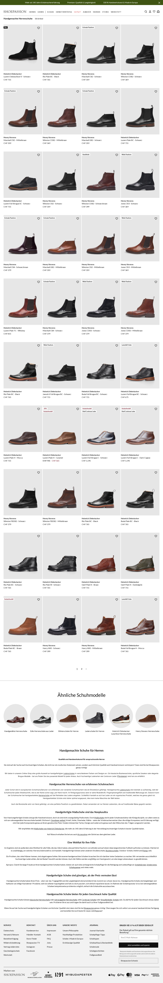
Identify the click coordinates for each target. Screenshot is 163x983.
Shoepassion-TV (33, 943)
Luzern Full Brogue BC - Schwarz (134, 394)
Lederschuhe (125, 790)
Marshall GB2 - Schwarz (92, 140)
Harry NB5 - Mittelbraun (92, 648)
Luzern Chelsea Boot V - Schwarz (17, 76)
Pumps (145, 850)
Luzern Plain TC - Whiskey (14, 330)
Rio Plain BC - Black (51, 76)
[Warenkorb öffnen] (158, 11)
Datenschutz (9, 930)
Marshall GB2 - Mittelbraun (54, 267)
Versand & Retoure (11, 934)
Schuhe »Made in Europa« (73, 938)
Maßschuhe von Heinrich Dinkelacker (49, 828)
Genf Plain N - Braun (90, 585)
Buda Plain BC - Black (130, 521)
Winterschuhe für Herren (68, 731)
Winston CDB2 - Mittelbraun (55, 140)
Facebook (30, 951)
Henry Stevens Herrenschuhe (147, 731)
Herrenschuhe (44, 795)
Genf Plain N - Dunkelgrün (131, 585)
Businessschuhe (112, 850)
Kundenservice (32, 930)
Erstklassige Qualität (71, 943)
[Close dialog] (160, 466)
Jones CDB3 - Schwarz (91, 330)
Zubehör (87, 12)
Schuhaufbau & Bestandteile (101, 943)
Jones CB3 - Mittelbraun (131, 267)
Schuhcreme (152, 865)
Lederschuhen (69, 773)
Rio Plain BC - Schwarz (13, 585)
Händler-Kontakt (33, 934)
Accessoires (82, 834)
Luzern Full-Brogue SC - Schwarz (17, 203)
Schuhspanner (75, 867)
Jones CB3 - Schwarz (129, 203)
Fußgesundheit (96, 955)
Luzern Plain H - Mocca (13, 458)
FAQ (49, 938)
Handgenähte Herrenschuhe (15, 731)
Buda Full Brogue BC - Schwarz (94, 394)
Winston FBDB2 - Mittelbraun (55, 521)
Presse (49, 947)
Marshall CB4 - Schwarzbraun (16, 267)
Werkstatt (116, 12)
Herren (32, 12)
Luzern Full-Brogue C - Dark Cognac (135, 458)
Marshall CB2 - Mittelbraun (15, 140)
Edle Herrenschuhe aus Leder (42, 731)
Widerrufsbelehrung (12, 943)
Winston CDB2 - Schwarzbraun (94, 203)
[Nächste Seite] (86, 669)
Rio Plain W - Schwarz (51, 585)
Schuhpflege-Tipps (97, 934)
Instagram (30, 947)
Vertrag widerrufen (11, 947)
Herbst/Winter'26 (64, 12)
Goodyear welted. (58, 820)
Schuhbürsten (140, 865)
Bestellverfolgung (11, 938)
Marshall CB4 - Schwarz (52, 330)
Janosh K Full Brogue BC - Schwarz (57, 394)
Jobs (49, 943)
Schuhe (50, 12)
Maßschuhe (99, 817)
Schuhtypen (94, 938)
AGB (49, 934)
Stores (105, 12)
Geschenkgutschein (12, 951)
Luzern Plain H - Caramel (53, 458)
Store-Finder (31, 938)
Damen (41, 12)
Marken (96, 12)
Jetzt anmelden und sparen (139, 945)
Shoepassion (89, 908)
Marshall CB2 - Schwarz (91, 76)
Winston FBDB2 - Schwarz (14, 521)
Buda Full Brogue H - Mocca (132, 648)
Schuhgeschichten (97, 951)
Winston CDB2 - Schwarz (131, 76)
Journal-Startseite (97, 930)
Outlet (77, 12)
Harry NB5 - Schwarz (51, 648)
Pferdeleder (122, 776)
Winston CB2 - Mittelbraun (93, 267)
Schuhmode (94, 947)
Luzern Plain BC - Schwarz (131, 140)
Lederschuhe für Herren (94, 731)
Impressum (51, 930)
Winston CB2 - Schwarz (52, 203)
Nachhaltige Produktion (72, 934)
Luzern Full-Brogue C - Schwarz (94, 458)
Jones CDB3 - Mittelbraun (131, 330)
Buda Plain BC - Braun (13, 648)
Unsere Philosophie (70, 930)
